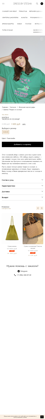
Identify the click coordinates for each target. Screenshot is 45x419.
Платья (28, 24)
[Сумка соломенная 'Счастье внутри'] (33, 228)
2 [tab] (22, 102)
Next (41, 208)
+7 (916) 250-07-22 (24, 275)
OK (42, 417)
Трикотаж (23, 11)
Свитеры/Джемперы (10, 17)
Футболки (39, 24)
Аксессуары (38, 30)
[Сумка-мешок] (12, 228)
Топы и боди (7, 30)
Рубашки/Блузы (36, 17)
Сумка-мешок (12, 246)
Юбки (19, 24)
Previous (38, 208)
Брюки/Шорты (8, 24)
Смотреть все (6, 208)
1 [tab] (8, 102)
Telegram (23, 271)
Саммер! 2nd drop (9, 11)
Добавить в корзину (22, 144)
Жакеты (24, 17)
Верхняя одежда (36, 11)
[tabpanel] (22, 69)
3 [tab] (37, 102)
